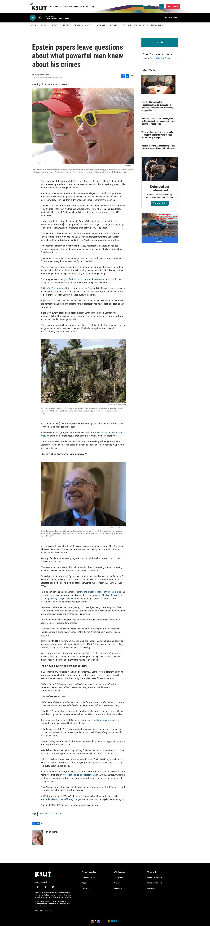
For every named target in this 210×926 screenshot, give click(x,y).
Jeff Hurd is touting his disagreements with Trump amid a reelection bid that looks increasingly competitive (158, 106)
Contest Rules (151, 888)
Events (113, 25)
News (43, 25)
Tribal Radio (157, 25)
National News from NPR (50, 814)
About (88, 25)
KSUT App (127, 25)
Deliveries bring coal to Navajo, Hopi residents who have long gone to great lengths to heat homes (158, 121)
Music (66, 25)
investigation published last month (79, 775)
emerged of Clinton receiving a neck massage (81, 279)
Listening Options (88, 877)
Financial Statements (154, 883)
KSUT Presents (141, 25)
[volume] (40, 17)
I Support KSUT (159, 203)
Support (101, 25)
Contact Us (118, 888)
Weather (78, 25)
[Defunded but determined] (160, 169)
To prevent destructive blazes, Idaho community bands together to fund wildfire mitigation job (157, 135)
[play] (33, 17)
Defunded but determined (159, 188)
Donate (174, 6)
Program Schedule (89, 872)
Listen (33, 25)
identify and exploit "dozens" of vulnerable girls (98, 592)
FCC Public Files (152, 872)
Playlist (84, 883)
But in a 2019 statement (52, 288)
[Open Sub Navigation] (38, 25)
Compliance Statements (155, 877)
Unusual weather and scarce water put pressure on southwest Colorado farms (158, 147)
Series (55, 25)
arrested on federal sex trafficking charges (61, 799)
